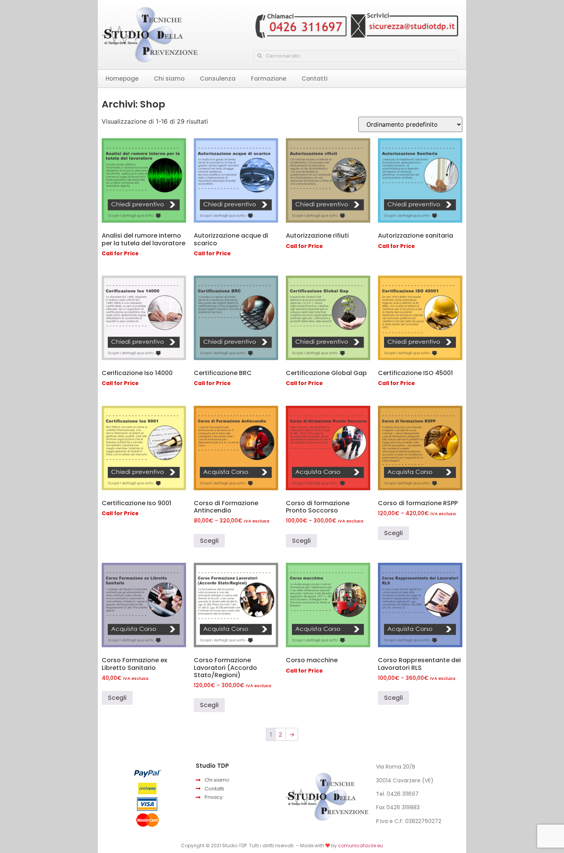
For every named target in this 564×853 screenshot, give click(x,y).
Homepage (122, 78)
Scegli (209, 540)
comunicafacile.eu (360, 845)
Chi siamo (169, 78)
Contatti (315, 78)
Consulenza (218, 78)
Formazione (268, 78)
